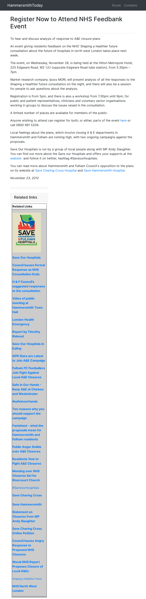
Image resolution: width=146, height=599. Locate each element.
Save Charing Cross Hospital (56, 170)
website (15, 158)
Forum (116, 5)
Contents (130, 5)
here (123, 120)
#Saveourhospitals (25, 488)
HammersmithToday (25, 5)
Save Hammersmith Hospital (104, 170)
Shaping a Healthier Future (27, 578)
